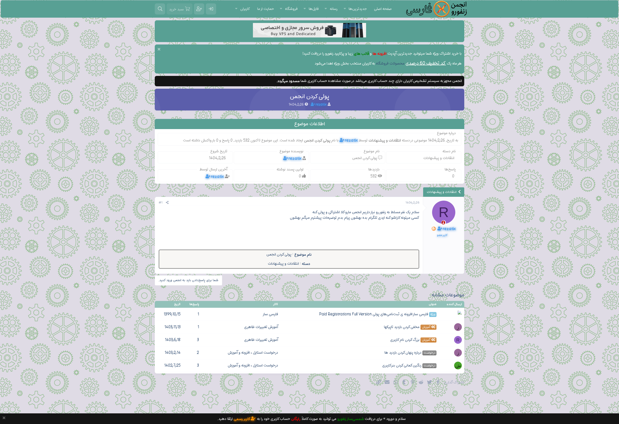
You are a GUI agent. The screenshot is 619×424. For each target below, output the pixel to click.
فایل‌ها (314, 9)
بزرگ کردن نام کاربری (410, 340)
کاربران (245, 9)
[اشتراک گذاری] (167, 203)
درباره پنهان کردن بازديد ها (409, 353)
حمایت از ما (265, 9)
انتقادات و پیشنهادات (283, 264)
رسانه (334, 9)
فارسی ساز (270, 314)
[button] (344, 9)
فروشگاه (291, 9)
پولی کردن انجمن (278, 254)
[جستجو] (160, 9)
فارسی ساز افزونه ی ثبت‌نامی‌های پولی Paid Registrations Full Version (377, 314)
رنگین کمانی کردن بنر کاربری (408, 365)
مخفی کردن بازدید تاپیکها (407, 327)
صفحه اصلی (383, 9)
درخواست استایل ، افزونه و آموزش (253, 353)
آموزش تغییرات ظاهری (261, 327)
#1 (160, 202)
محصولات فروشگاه (390, 63)
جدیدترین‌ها (358, 9)
